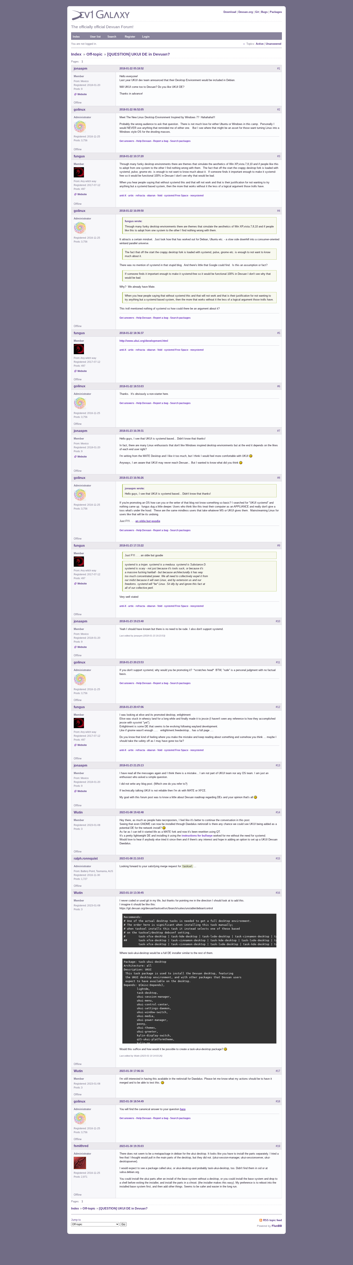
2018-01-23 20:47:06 (132, 707)
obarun (151, 195)
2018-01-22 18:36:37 (132, 333)
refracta (140, 195)
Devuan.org (245, 11)
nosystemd (196, 195)
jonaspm (80, 68)
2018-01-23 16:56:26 (132, 477)
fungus (79, 156)
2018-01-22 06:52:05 (132, 109)
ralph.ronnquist (86, 858)
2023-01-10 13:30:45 (132, 892)
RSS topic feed (272, 1220)
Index (76, 36)
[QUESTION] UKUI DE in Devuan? (138, 54)
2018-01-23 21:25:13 (132, 765)
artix (131, 195)
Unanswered (273, 43)
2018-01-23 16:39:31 (132, 430)
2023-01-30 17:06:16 (132, 1071)
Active (260, 43)
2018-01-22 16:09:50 (132, 210)
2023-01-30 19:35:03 (132, 1146)
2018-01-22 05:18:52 (132, 68)
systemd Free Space (176, 195)
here (182, 1109)
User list (95, 36)
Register (130, 36)
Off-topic (94, 54)
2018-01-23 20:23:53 (132, 662)
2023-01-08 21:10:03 (132, 858)
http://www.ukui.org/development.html (144, 340)
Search (111, 36)
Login (146, 36)
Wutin (78, 812)
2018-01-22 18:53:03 (132, 386)
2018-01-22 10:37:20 (132, 156)
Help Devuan (143, 141)
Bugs (264, 11)
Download (229, 11)
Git (257, 11)
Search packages (180, 141)
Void (159, 195)
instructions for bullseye (197, 835)
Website (82, 94)
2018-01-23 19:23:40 (132, 621)
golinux (79, 109)
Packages (276, 11)
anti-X (123, 195)
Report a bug (160, 141)
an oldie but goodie (147, 521)
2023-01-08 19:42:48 (132, 812)
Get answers (127, 141)
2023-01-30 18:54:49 (132, 1101)
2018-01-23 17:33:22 (132, 545)
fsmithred (81, 1146)
